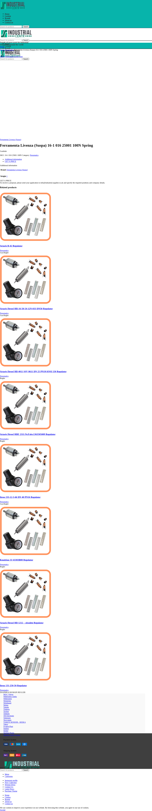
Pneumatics (9, 50)
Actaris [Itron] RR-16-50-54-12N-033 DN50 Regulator (26, 308)
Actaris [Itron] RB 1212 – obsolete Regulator (21, 623)
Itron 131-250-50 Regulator (13, 685)
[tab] (75, 159)
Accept (2, 810)
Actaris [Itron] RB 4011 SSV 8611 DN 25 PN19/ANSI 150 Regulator (33, 371)
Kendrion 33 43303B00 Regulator (16, 560)
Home (2, 50)
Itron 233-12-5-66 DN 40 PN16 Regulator (20, 497)
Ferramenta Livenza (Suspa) (10, 140)
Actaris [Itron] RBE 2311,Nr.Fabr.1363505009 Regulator (27, 434)
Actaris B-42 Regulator (11, 246)
